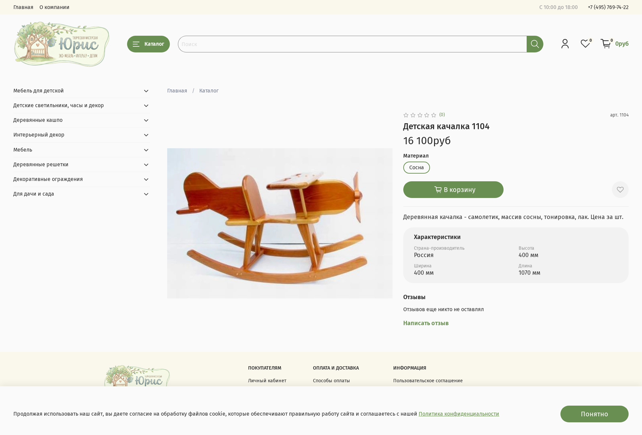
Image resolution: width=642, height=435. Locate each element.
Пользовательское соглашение (428, 381)
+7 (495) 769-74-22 (608, 7)
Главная (23, 7)
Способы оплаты (331, 381)
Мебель (22, 150)
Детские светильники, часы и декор (58, 105)
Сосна (416, 167)
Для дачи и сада (33, 194)
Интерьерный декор (39, 135)
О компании (54, 7)
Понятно (594, 414)
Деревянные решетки (41, 164)
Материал (416, 156)
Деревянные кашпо (38, 120)
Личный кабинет (267, 381)
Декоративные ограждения (48, 179)
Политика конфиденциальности (459, 414)
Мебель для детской (38, 90)
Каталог (154, 44)
